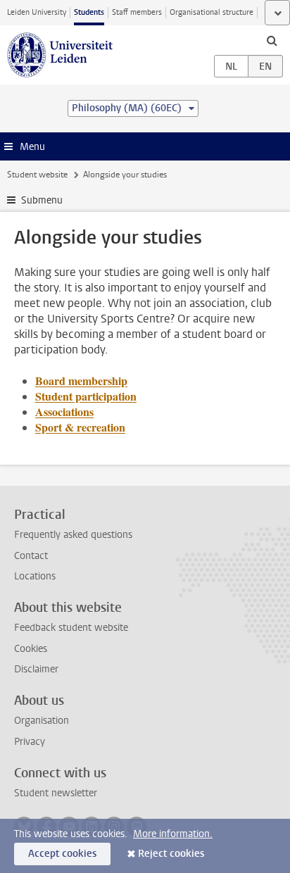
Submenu (42, 200)
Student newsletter (55, 793)
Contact (31, 556)
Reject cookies (171, 853)
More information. (173, 834)
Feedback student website (71, 627)
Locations (35, 576)
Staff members (137, 12)
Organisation (41, 720)
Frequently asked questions (73, 534)
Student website (37, 174)
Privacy (29, 741)
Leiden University (36, 12)
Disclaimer (36, 669)
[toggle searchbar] (271, 40)
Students (89, 12)
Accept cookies (62, 853)
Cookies (30, 648)
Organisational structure (211, 12)
